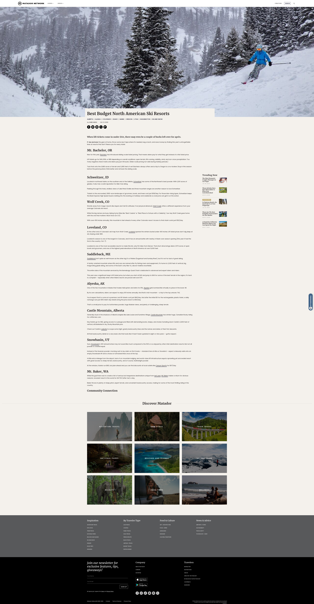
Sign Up (173, 309)
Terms (159, 313)
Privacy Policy (166, 313)
